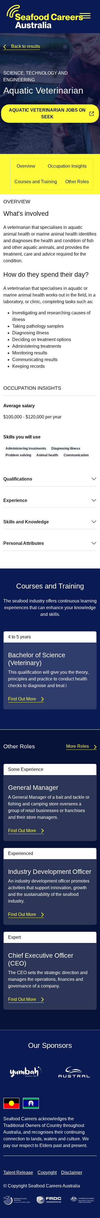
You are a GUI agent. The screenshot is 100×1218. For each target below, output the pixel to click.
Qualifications (17, 479)
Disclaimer (71, 1172)
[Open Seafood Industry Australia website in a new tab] (17, 1200)
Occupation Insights (67, 166)
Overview (26, 166)
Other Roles (77, 181)
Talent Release (18, 1172)
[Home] (41, 16)
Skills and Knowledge (26, 521)
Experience (15, 500)
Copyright (47, 1172)
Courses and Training (35, 181)
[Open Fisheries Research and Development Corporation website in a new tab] (50, 1199)
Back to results (25, 46)
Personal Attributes (23, 543)
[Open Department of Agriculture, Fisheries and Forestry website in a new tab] (83, 1199)
